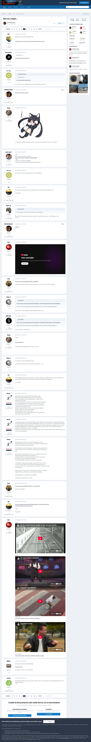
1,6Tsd (9, 119)
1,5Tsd (9, 45)
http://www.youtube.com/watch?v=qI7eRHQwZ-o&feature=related (29, 655)
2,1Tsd (9, 82)
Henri (8, 393)
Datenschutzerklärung (64, 738)
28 (31, 29)
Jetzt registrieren (84, 2)
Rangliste (29, 7)
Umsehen (22, 7)
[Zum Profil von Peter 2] (9, 302)
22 (16, 29)
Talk (15, 24)
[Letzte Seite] (43, 29)
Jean (8, 279)
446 (9, 198)
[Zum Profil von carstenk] (70, 32)
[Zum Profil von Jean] (9, 284)
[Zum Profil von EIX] (9, 39)
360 (9, 308)
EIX (9, 34)
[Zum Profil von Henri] (9, 398)
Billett (8, 661)
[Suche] (87, 7)
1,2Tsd (9, 406)
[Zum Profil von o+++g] (9, 75)
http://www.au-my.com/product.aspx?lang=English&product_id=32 (29, 41)
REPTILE (8, 316)
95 (9, 64)
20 (12, 29)
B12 (8, 242)
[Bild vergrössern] (21, 92)
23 (19, 29)
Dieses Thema (82, 7)
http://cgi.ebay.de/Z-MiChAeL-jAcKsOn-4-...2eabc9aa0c (27, 486)
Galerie (9, 7)
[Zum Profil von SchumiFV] (9, 57)
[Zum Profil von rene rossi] (9, 157)
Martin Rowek (12, 22)
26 (26, 29)
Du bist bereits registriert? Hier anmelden (68, 2)
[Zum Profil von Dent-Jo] (9, 210)
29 (34, 29)
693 (9, 672)
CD (8, 187)
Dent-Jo (8, 205)
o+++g (9, 70)
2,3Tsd (9, 217)
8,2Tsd (9, 101)
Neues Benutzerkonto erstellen (19, 715)
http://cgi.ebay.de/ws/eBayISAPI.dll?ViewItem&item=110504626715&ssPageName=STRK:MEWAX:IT (38, 303)
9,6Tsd (9, 689)
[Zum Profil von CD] (9, 192)
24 (21, 29)
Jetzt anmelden (48, 714)
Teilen (54, 23)
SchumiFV (8, 52)
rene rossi (9, 152)
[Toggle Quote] (17, 74)
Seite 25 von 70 (49, 29)
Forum (4, 7)
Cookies (30, 739)
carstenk (74, 31)
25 (24, 29)
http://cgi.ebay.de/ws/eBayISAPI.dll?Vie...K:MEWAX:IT (27, 281)
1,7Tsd (9, 163)
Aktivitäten (15, 7)
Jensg (8, 678)
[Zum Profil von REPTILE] (9, 321)
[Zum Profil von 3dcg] (9, 113)
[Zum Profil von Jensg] (9, 683)
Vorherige (8, 29)
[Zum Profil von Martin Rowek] (4, 23)
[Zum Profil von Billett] (9, 666)
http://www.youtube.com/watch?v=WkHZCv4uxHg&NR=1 (27, 618)
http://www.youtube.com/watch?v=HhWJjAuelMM (26, 157)
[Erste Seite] (4, 29)
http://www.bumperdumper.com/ (22, 58)
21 (14, 29)
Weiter (40, 29)
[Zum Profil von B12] (9, 247)
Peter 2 (8, 297)
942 (9, 290)
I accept (49, 721)
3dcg (8, 108)
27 (29, 29)
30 (36, 29)
